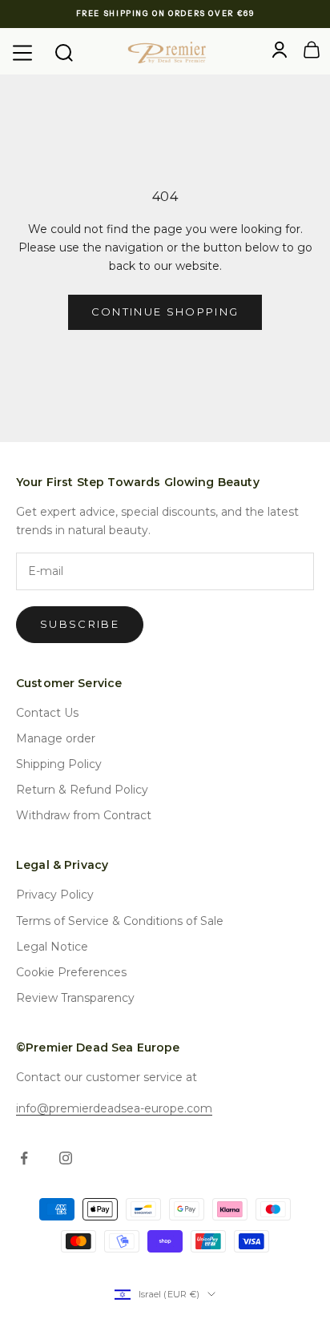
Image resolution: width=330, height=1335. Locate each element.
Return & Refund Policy (82, 789)
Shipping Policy (59, 764)
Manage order (55, 738)
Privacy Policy (55, 894)
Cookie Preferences (71, 972)
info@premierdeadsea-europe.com (114, 1108)
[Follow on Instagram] (66, 1158)
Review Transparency (75, 998)
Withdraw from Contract (83, 815)
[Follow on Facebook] (24, 1158)
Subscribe (79, 623)
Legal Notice (52, 946)
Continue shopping (165, 311)
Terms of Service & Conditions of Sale (119, 921)
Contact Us (47, 713)
